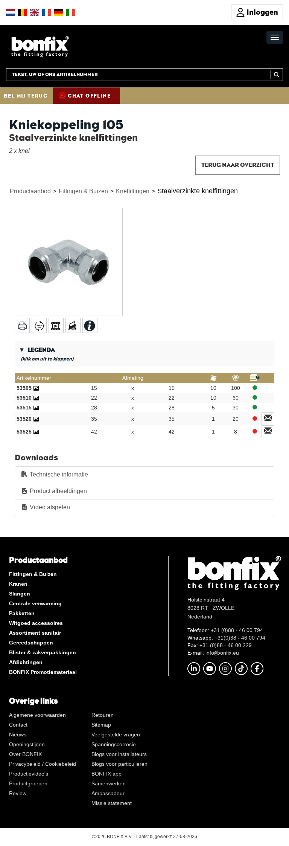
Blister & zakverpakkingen (42, 652)
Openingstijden (27, 744)
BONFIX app (106, 774)
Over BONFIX (25, 754)
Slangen (19, 594)
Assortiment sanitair (35, 633)
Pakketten (22, 613)
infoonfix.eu (222, 653)
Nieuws (17, 734)
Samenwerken (108, 783)
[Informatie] (89, 325)
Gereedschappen (31, 643)
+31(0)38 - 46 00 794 (239, 638)
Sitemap (101, 725)
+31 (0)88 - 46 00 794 (237, 630)
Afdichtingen (26, 662)
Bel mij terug (25, 96)
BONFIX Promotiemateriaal (43, 672)
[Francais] (46, 12)
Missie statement (111, 803)
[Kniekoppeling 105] (69, 262)
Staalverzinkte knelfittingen (197, 191)
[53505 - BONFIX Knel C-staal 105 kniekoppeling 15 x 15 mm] (36, 388)
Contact (18, 725)
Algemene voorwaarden (37, 715)
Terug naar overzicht (237, 164)
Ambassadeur (108, 793)
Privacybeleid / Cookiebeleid (42, 764)
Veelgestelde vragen (115, 734)
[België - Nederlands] (22, 12)
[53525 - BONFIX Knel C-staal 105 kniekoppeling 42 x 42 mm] (36, 432)
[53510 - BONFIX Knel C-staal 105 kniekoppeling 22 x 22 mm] (36, 398)
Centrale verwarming (35, 603)
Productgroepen (28, 783)
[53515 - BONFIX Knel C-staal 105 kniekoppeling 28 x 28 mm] (36, 408)
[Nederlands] (10, 12)
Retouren (102, 715)
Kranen (18, 584)
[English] (34, 12)
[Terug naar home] (40, 46)
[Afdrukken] (22, 325)
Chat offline (89, 96)
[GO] (277, 74)
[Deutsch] (58, 12)
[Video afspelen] (56, 325)
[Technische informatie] (73, 325)
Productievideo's (28, 774)
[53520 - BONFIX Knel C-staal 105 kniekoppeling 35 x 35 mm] (36, 419)
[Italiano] (70, 12)
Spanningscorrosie (113, 744)
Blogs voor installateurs (119, 754)
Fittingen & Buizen (83, 191)
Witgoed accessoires (36, 623)
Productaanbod (30, 191)
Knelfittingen (132, 191)
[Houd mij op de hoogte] (268, 418)
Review (17, 793)
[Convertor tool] (39, 325)
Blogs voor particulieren (119, 764)
